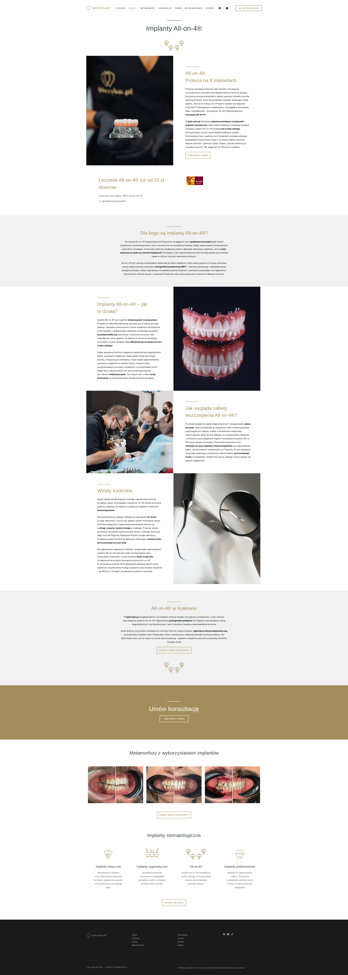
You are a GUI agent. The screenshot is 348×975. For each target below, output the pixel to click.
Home (134, 935)
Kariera (180, 945)
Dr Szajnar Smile (194, 8)
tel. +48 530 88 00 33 (249, 8)
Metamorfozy (148, 8)
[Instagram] (227, 8)
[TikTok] (232, 934)
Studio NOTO (121, 967)
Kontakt (209, 8)
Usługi (131, 8)
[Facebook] (219, 8)
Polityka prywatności (187, 967)
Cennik (178, 8)
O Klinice (120, 8)
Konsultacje (165, 8)
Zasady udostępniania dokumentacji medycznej (221, 967)
